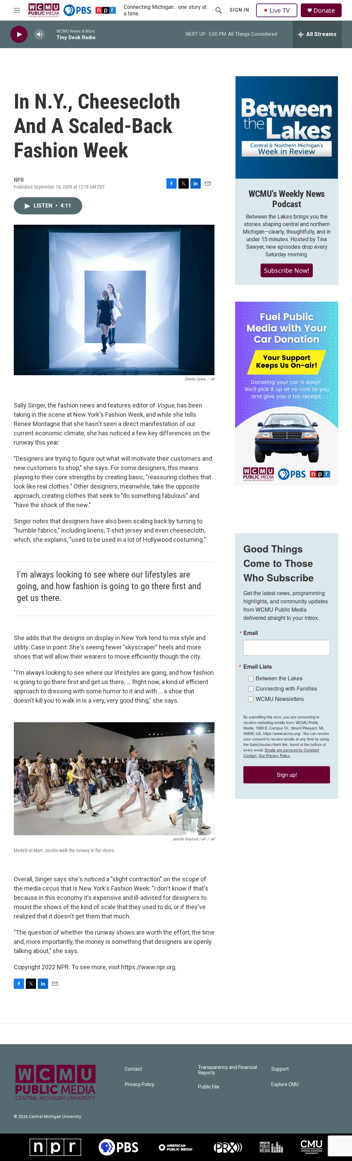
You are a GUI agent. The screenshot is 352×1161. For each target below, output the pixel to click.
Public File (208, 1087)
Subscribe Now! (286, 270)
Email (250, 633)
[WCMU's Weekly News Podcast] (286, 127)
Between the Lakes (279, 678)
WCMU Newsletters (280, 699)
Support (280, 1069)
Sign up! (287, 775)
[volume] (39, 34)
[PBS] (118, 1147)
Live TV (280, 10)
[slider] (51, 34)
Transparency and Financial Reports (227, 1070)
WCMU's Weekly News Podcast (287, 199)
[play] (18, 34)
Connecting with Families (286, 688)
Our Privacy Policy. (274, 755)
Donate (324, 10)
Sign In (239, 10)
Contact (133, 1069)
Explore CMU (285, 1084)
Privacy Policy (139, 1084)
